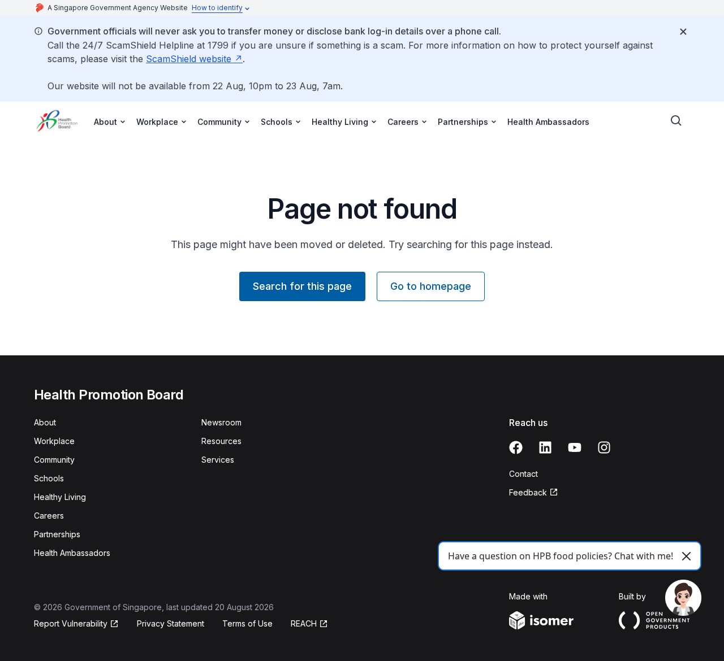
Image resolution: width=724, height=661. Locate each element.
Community (54, 459)
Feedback (528, 492)
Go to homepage (430, 286)
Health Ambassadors (548, 122)
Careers (49, 515)
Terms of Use (247, 623)
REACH (304, 623)
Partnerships (57, 534)
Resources (221, 441)
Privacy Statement (170, 623)
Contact (523, 474)
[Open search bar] (676, 120)
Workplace (54, 441)
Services (217, 459)
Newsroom (221, 422)
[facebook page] (516, 447)
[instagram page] (604, 447)
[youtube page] (574, 447)
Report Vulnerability (70, 623)
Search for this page (302, 286)
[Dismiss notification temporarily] (683, 31)
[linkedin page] (545, 447)
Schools (49, 478)
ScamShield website (188, 58)
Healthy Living (60, 497)
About (45, 422)
